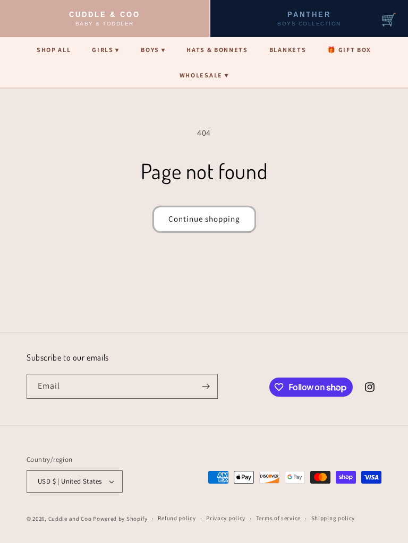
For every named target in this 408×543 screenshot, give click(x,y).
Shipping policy (333, 518)
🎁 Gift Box (349, 50)
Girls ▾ (106, 50)
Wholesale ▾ (204, 75)
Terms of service (278, 518)
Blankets (287, 50)
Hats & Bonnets (217, 50)
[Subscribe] (205, 386)
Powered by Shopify (120, 518)
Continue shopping (204, 219)
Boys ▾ (153, 50)
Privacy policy (225, 518)
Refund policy (177, 518)
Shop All (54, 50)
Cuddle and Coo (70, 518)
